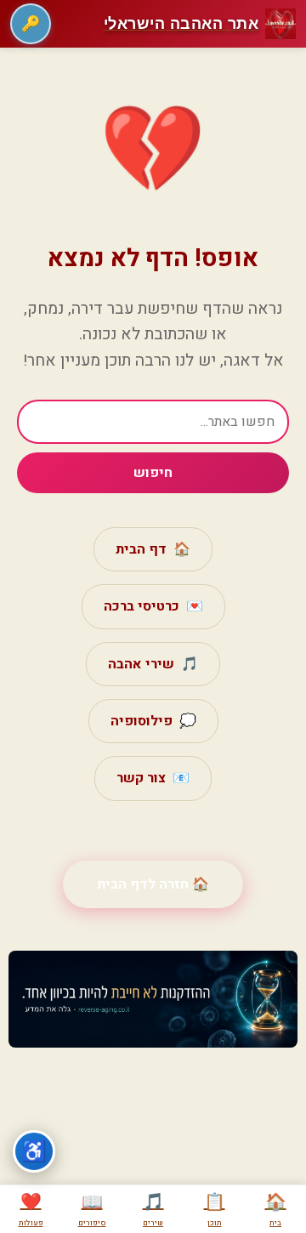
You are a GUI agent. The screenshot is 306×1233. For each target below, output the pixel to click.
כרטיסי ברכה (153, 606)
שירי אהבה (153, 664)
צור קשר (153, 778)
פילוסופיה (153, 721)
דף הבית (153, 549)
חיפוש (153, 473)
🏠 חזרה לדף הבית (153, 884)
